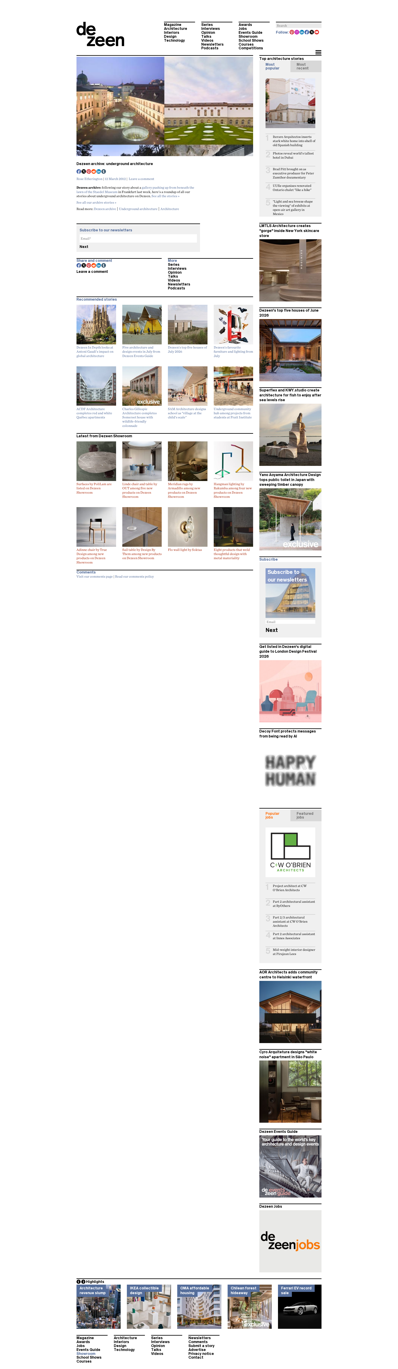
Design (170, 36)
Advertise (197, 1350)
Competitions (251, 48)
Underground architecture (138, 208)
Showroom (248, 36)
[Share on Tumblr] (103, 172)
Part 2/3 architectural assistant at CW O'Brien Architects (290, 921)
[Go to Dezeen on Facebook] (307, 32)
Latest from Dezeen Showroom (104, 436)
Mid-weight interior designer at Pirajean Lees (294, 952)
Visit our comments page (94, 576)
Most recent (303, 66)
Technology (174, 40)
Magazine (172, 25)
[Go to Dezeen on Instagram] (297, 32)
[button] (318, 52)
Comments (198, 1342)
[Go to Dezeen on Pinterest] (292, 32)
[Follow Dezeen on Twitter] (311, 32)
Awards (245, 25)
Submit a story (201, 1346)
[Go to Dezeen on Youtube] (316, 32)
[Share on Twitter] (83, 172)
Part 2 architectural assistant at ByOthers (294, 904)
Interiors (171, 32)
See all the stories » (166, 196)
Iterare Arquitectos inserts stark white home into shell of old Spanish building (294, 141)
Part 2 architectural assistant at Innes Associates (294, 936)
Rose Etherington (89, 179)
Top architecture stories (281, 59)
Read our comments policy (134, 576)
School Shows (251, 40)
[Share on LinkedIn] (98, 172)
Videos (207, 40)
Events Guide (250, 32)
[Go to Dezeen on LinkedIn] (302, 32)
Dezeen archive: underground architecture (114, 164)
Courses (246, 44)
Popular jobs (272, 815)
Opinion (208, 32)
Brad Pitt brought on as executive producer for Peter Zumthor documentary (293, 173)
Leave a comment (141, 179)
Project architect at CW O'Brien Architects (290, 888)
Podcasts (209, 48)
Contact (195, 1357)
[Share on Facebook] (78, 172)
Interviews (210, 28)
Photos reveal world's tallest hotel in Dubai (293, 155)
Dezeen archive (105, 208)
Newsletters (212, 44)
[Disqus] (164, 632)
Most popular (272, 66)
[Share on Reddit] (93, 172)
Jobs (243, 28)
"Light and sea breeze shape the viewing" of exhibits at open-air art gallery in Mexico (293, 207)
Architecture (175, 28)
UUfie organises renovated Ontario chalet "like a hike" (292, 188)
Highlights (95, 1282)
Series (207, 25)
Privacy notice (201, 1354)
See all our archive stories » (96, 202)
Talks (206, 36)
